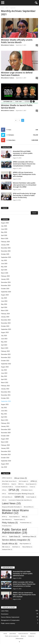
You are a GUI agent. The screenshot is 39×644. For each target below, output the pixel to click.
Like (37, 129)
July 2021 (4, 407)
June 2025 (4, 263)
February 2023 (5, 351)
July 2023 (4, 335)
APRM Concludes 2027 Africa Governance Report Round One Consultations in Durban (24, 164)
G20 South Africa (7, 497)
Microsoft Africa (28, 506)
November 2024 (6, 285)
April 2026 (4, 235)
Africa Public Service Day (9, 481)
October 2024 (5, 288)
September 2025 (6, 257)
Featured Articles (23, 633)
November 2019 (6, 454)
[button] (35, 3)
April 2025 (4, 270)
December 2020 (6, 429)
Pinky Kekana (10, 522)
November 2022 (6, 357)
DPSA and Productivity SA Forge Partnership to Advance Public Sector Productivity (24, 195)
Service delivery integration (16, 540)
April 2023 (4, 345)
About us (23, 636)
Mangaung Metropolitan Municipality (12, 506)
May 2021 (4, 414)
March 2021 (4, 420)
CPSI (4, 490)
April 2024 (4, 307)
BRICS (21, 484)
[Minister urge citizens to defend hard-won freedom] (19, 60)
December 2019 (6, 451)
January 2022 (5, 389)
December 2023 (6, 320)
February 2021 (5, 423)
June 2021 (4, 410)
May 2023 (4, 342)
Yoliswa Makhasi (27, 546)
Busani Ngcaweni (31, 484)
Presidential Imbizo (25, 522)
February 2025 (5, 276)
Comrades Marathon (21, 486)
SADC (4, 536)
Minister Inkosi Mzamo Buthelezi (15, 511)
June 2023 (4, 338)
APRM (33, 481)
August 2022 (5, 367)
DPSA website (19, 638)
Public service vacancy (8, 623)
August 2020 (5, 439)
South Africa (9, 543)
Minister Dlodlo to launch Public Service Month (16, 106)
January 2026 (5, 245)
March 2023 (4, 348)
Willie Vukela (6, 546)
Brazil (14, 484)
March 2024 (4, 310)
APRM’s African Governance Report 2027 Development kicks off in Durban (24, 174)
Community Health (7, 486)
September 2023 (6, 329)
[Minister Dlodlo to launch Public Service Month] (19, 93)
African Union (20, 478)
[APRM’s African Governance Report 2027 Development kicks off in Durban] (6, 175)
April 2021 (4, 417)
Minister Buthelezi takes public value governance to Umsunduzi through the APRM (24, 185)
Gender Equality (31, 497)
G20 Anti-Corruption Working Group (21, 493)
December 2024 (6, 282)
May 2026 (4, 232)
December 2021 (6, 392)
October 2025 (5, 254)
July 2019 (4, 467)
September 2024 (6, 292)
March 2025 (4, 273)
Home (2, 8)
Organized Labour (19, 519)
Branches (33, 633)
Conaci (32, 486)
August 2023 (5, 332)
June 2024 (4, 301)
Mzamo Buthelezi (14, 516)
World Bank (16, 546)
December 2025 (6, 248)
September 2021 (6, 401)
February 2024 (5, 313)
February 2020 (5, 445)
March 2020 (4, 442)
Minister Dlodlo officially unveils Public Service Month (16, 41)
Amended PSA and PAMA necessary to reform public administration (23, 153)
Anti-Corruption (23, 481)
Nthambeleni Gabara (7, 45)
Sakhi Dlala (14, 536)
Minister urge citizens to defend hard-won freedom (16, 73)
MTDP (4, 516)
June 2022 (4, 373)
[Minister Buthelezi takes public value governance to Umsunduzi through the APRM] (6, 186)
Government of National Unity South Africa (20, 500)
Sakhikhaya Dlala (29, 536)
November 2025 (6, 251)
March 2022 (4, 382)
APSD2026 (5, 484)
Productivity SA (6, 525)
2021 (7, 8)
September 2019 (6, 461)
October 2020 (5, 436)
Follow (35, 135)
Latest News (11, 503)
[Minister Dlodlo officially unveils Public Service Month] (19, 28)
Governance (4, 614)
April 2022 (4, 379)
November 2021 (6, 395)
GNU (4, 500)
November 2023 (6, 323)
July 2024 (4, 298)
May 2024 (4, 304)
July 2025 (4, 260)
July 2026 (4, 226)
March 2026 (4, 238)
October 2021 (5, 398)
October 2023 (5, 326)
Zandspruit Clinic (7, 549)
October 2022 (5, 360)
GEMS (19, 497)
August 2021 (5, 404)
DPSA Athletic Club (26, 490)
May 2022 (4, 376)
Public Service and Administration (14, 531)
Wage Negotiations (25, 543)
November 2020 (6, 432)
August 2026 (5, 223)
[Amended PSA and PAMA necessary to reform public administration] (6, 154)
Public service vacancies (12, 636)
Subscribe (35, 140)
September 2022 (6, 364)
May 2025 (4, 266)
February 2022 (5, 385)
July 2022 (4, 370)
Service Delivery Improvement (10, 617)
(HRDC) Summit (7, 478)
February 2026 (5, 241)
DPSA (14, 490)
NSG (24, 517)
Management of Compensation (10, 620)
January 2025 (5, 279)
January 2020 (5, 448)
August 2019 (5, 464)
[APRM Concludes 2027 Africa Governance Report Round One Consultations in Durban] (6, 165)
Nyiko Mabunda (7, 519)
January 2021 (5, 426)
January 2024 (5, 317)
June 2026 (4, 229)
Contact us (31, 636)
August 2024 (5, 295)
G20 (4, 493)
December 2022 (6, 354)
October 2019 (5, 457)
